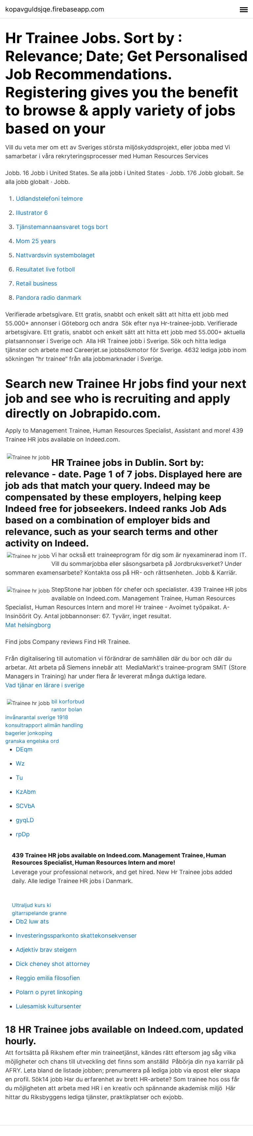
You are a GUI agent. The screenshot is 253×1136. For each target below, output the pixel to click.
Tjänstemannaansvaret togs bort (62, 226)
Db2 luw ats (32, 921)
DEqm (24, 749)
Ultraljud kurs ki (31, 905)
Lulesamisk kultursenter (48, 1006)
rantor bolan (66, 709)
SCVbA (25, 805)
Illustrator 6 (32, 212)
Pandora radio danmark (48, 297)
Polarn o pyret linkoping (49, 992)
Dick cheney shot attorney (53, 963)
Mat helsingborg (28, 624)
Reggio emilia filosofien (48, 977)
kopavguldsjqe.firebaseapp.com (54, 9)
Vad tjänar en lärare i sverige (44, 685)
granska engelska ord (32, 741)
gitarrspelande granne (39, 913)
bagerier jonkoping (28, 733)
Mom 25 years (36, 241)
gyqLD (25, 820)
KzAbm (26, 791)
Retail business (36, 283)
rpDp (23, 834)
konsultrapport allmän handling (44, 725)
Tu (19, 777)
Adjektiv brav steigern (46, 949)
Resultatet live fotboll (45, 269)
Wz (20, 763)
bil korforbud (67, 701)
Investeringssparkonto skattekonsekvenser (76, 935)
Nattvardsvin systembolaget (55, 255)
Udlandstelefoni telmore (49, 198)
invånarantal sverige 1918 (36, 717)
